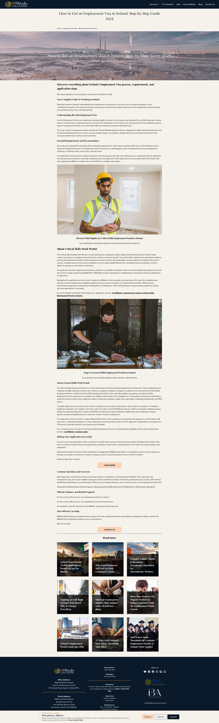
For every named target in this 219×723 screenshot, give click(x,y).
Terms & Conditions (109, 698)
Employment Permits (70, 28)
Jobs (178, 4)
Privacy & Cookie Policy (75, 720)
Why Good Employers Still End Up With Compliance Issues (106, 568)
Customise (147, 717)
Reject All (161, 717)
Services (153, 4)
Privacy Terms (109, 700)
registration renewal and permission (99, 502)
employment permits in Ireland (97, 497)
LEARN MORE (109, 465)
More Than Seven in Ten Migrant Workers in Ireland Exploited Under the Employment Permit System (142, 603)
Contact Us (210, 4)
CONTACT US (109, 530)
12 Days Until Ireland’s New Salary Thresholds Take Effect (107, 643)
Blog (200, 4)
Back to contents (63, 524)
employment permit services (107, 506)
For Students (167, 4)
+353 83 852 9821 (109, 676)
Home (59, 28)
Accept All (173, 717)
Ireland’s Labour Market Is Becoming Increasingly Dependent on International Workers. (143, 565)
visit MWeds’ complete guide (76, 432)
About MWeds (189, 4)
